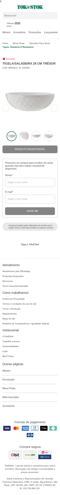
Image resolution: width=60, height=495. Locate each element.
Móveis (6, 32)
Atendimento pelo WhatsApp (16, 271)
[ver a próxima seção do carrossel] (5, 108)
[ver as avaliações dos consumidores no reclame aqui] (30, 455)
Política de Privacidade (13, 299)
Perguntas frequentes (13, 276)
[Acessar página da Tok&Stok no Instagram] (25, 250)
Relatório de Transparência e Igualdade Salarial (25, 323)
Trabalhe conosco (11, 341)
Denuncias (7, 281)
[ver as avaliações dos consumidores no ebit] (15, 455)
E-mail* (9, 192)
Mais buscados (10, 397)
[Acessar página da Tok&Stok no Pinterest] (34, 250)
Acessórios (19, 32)
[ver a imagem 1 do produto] (11, 136)
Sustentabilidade (10, 346)
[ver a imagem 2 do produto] (24, 136)
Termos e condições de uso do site (19, 304)
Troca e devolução (11, 309)
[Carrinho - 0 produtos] (56, 7)
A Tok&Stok (7, 336)
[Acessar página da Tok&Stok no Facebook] (17, 250)
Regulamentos (9, 313)
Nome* (9, 175)
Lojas (5, 351)
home (5, 43)
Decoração (8, 379)
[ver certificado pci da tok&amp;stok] (44, 455)
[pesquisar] (54, 15)
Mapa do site (8, 318)
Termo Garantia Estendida (15, 286)
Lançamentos (51, 32)
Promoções (35, 32)
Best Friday (8, 356)
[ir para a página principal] (30, 7)
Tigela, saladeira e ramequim (18, 47)
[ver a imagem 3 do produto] (36, 136)
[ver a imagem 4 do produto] (48, 136)
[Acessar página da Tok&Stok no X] (42, 250)
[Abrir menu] (10, 7)
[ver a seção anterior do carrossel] (54, 108)
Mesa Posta (18, 43)
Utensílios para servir (39, 43)
